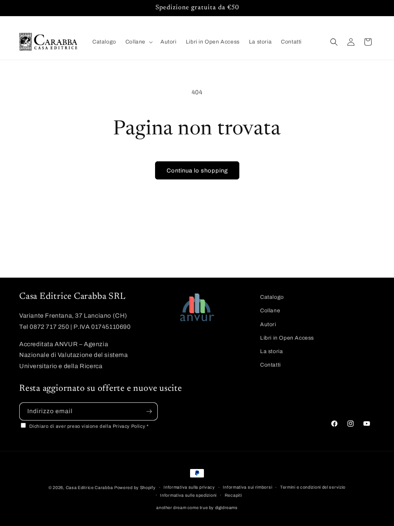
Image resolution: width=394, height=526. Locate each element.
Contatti (270, 365)
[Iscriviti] (148, 411)
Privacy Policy (130, 426)
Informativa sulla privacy (189, 487)
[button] (138, 42)
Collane (270, 310)
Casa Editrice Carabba (89, 487)
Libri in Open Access (287, 338)
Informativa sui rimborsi (247, 487)
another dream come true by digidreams (196, 507)
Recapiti (233, 495)
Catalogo (272, 297)
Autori (268, 324)
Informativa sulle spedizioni (188, 495)
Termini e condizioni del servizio (313, 487)
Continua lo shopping (197, 171)
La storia (271, 351)
